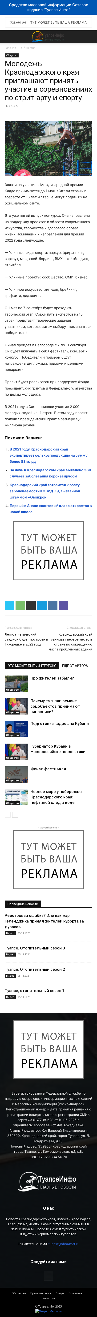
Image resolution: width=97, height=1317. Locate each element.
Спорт (60, 1293)
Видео (10, 933)
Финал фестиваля (48, 769)
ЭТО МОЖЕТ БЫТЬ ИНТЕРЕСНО (32, 666)
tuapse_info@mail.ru (63, 1244)
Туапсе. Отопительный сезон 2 (35, 969)
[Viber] (63, 605)
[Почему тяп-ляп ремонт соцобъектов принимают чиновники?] (16, 706)
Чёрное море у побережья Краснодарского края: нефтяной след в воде (56, 797)
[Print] (31, 605)
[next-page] (15, 815)
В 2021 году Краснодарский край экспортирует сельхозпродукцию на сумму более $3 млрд (49, 455)
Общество (28, 48)
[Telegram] (42, 605)
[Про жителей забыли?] (16, 684)
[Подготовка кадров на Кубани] (16, 729)
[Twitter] (9, 605)
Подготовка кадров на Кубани (60, 723)
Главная (10, 48)
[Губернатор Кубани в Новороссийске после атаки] (16, 752)
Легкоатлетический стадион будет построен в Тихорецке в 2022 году (26, 639)
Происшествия (40, 1293)
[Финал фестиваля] (16, 774)
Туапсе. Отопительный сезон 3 (35, 948)
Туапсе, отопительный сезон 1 (35, 990)
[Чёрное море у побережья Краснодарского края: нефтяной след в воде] (16, 797)
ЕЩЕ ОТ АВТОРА (75, 666)
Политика (75, 1293)
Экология (48, 1298)
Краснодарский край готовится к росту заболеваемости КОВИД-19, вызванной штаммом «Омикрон (45, 491)
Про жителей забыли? (52, 678)
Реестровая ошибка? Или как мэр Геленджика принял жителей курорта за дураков (44, 921)
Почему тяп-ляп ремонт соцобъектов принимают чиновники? (55, 706)
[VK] (52, 605)
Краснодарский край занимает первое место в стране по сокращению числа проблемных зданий (70, 641)
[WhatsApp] (20, 605)
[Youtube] (48, 1276)
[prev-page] (8, 815)
